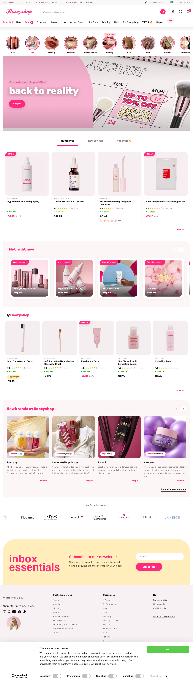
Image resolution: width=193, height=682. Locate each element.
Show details (156, 676)
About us (57, 604)
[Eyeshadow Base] (96, 338)
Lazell (102, 462)
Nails (116, 22)
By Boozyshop (131, 22)
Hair (64, 22)
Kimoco (149, 462)
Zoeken (163, 11)
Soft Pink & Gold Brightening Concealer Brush (59, 362)
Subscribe (149, 566)
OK (168, 649)
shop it (17, 103)
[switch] (86, 676)
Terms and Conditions (63, 628)
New (18, 22)
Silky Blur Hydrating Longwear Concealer (115, 203)
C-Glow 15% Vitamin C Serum (69, 201)
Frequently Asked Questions (66, 624)
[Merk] (14, 517)
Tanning (106, 22)
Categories (109, 595)
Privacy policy (59, 620)
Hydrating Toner (163, 361)
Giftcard (107, 600)
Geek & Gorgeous (61, 198)
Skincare (41, 22)
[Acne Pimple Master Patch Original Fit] (166, 174)
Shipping (57, 608)
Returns (56, 612)
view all (180, 229)
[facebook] (19, 611)
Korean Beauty (77, 22)
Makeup (54, 22)
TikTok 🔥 (147, 22)
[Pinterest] (9, 611)
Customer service (62, 595)
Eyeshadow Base (90, 361)
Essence (103, 198)
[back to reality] (96, 93)
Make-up (107, 616)
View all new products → (173, 489)
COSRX (149, 198)
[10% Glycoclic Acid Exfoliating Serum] (133, 338)
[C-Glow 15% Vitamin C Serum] (73, 174)
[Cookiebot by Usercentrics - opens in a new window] (19, 676)
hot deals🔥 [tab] (124, 140)
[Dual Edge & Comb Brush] (22, 338)
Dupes (159, 22)
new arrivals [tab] (95, 140)
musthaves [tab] (67, 140)
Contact (56, 600)
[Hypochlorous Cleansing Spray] (27, 174)
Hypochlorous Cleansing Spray (23, 201)
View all (180, 390)
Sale (105, 612)
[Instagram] (4, 611)
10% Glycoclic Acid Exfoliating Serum (127, 362)
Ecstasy (12, 462)
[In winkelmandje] (43, 188)
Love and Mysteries (65, 462)
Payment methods (61, 616)
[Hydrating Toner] (170, 338)
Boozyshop (12, 198)
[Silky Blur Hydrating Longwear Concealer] (119, 174)
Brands (8, 22)
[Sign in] (173, 11)
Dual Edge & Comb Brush (20, 361)
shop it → (44, 480)
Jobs (55, 632)
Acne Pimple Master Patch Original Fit (165, 201)
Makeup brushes (110, 620)
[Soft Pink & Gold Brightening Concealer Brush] (59, 338)
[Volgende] (181, 249)
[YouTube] (14, 611)
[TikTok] (24, 611)
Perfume (93, 22)
